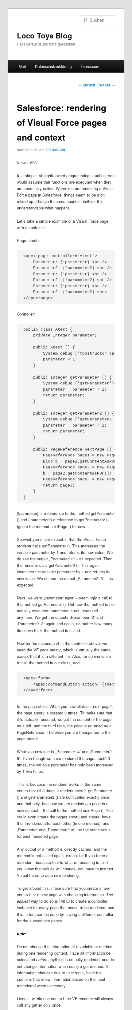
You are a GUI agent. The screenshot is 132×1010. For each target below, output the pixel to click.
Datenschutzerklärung (53, 66)
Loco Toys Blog (44, 35)
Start (22, 66)
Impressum (90, 66)
